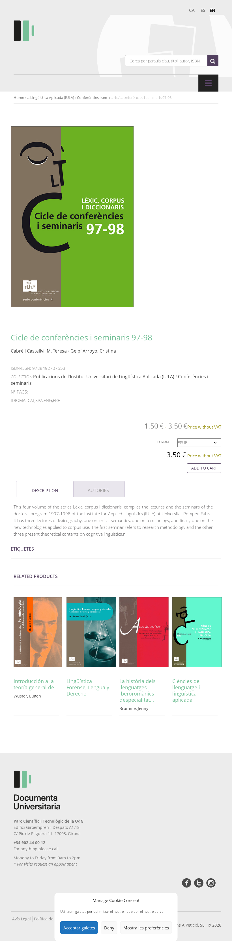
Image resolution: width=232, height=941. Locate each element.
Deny (109, 928)
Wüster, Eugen (27, 696)
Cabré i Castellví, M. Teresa (39, 351)
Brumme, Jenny (133, 708)
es (203, 10)
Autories (98, 490)
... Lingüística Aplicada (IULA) (50, 97)
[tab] (45, 489)
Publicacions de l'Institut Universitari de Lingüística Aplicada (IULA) (103, 376)
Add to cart (204, 468)
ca (192, 10)
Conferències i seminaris (97, 97)
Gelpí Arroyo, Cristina (93, 351)
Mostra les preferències (146, 928)
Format (163, 442)
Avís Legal (21, 919)
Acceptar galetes (79, 928)
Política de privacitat (53, 919)
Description (45, 490)
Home (19, 97)
